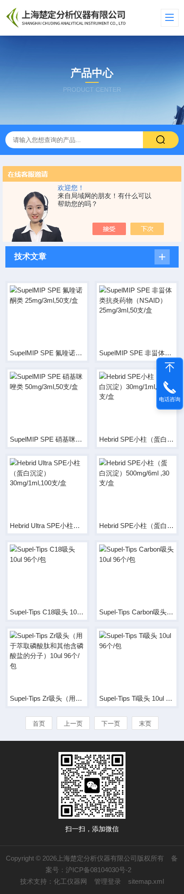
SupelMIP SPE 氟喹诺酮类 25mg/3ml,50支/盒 (47, 353)
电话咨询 (169, 399)
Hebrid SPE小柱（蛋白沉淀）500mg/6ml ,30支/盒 (136, 525)
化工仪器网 (70, 881)
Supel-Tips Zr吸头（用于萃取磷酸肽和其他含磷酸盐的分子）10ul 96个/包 (47, 698)
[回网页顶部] (169, 367)
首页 (39, 723)
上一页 (73, 723)
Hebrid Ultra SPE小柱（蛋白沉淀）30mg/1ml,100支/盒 (47, 525)
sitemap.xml (146, 881)
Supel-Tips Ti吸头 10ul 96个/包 (136, 698)
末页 (145, 723)
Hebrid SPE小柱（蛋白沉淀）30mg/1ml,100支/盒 (136, 439)
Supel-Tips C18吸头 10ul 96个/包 (47, 612)
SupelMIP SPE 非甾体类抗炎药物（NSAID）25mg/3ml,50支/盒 (136, 353)
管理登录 (107, 881)
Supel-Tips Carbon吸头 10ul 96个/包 (136, 612)
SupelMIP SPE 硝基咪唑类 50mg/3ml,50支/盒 (47, 439)
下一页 (110, 723)
